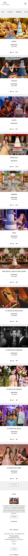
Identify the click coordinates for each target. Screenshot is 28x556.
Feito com (14, 554)
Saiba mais (14, 516)
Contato (14, 548)
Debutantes (18, 11)
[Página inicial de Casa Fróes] (5, 4)
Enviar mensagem (15, 535)
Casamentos (10, 11)
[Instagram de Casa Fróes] (14, 544)
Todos (3, 11)
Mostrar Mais (14, 484)
